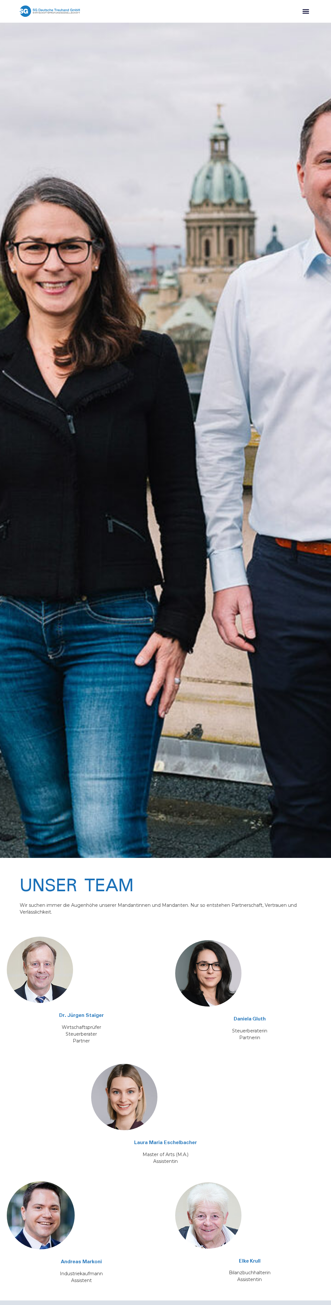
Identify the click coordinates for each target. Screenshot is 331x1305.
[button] (306, 11)
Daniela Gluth (250, 1019)
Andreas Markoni (81, 1261)
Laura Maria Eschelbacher (165, 1142)
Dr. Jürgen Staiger (81, 1015)
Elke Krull (250, 1261)
